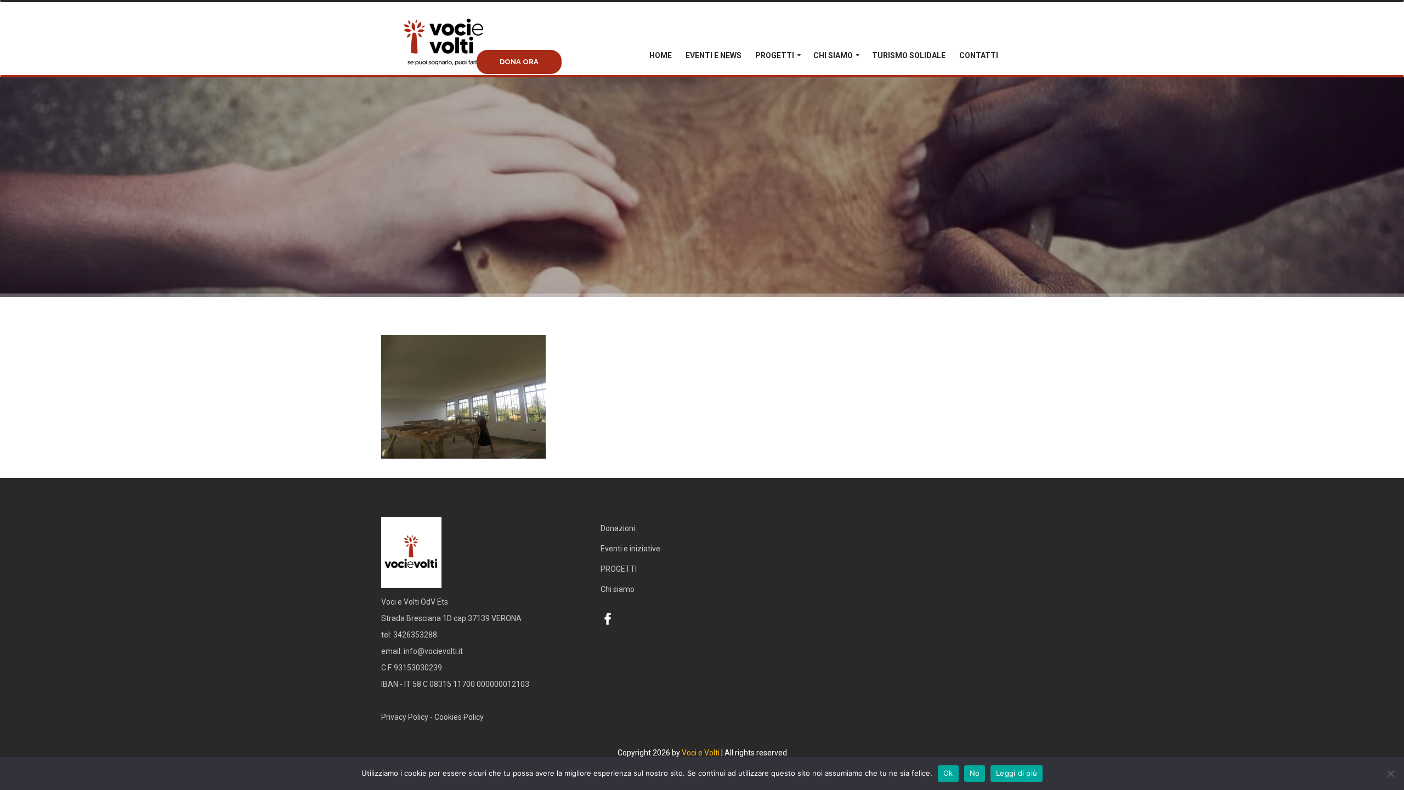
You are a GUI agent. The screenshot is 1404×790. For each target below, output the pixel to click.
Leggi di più (1016, 773)
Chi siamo (833, 55)
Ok (948, 773)
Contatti (978, 55)
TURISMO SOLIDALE (909, 55)
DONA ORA (519, 62)
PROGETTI (774, 55)
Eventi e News (713, 55)
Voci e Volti (701, 752)
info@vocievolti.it (433, 651)
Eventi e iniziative (630, 548)
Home (660, 55)
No (975, 773)
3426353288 (415, 634)
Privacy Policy (404, 717)
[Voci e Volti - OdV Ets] (463, 53)
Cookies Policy (459, 717)
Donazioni (618, 528)
